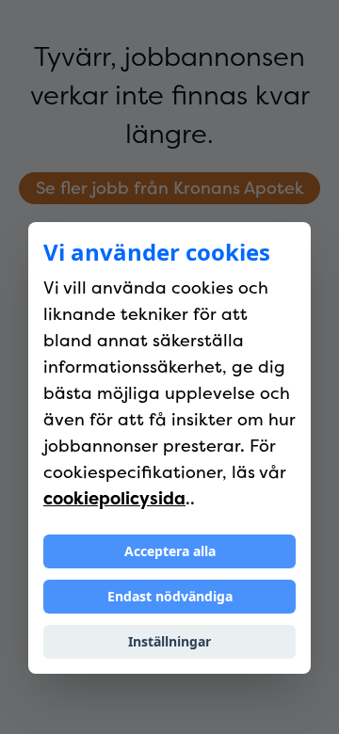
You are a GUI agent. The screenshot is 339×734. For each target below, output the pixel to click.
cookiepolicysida (114, 498)
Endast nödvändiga (170, 596)
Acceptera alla (170, 551)
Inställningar (169, 641)
